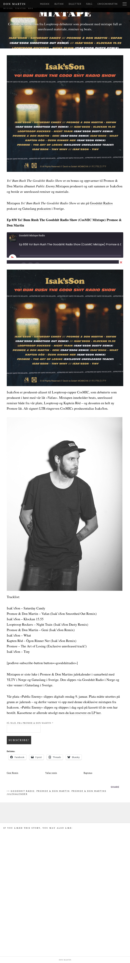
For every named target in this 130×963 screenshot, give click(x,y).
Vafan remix (51, 772)
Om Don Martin (107, 3)
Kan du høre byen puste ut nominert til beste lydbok (65, 929)
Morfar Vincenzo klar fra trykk (23, 923)
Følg (89, 3)
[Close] (121, 262)
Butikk (59, 3)
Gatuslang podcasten (36, 208)
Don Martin (14, 4)
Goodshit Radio (23, 791)
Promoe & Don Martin (53, 791)
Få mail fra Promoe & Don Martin (30, 723)
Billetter (75, 3)
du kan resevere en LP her (83, 712)
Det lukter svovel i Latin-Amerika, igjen (106, 929)
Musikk (44, 3)
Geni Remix (12, 772)
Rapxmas (88, 772)
